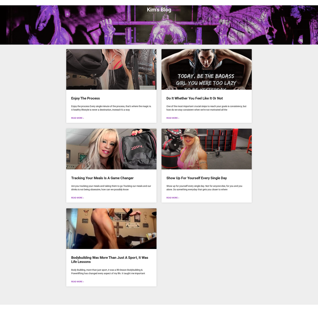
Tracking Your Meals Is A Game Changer (102, 178)
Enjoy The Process (85, 98)
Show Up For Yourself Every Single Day (196, 178)
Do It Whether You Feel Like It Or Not (194, 98)
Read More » (77, 118)
